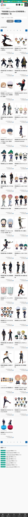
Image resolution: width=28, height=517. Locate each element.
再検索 (18, 21)
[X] (17, 5)
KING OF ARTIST (9, 452)
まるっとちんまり (9, 467)
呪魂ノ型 (8, 456)
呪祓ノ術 (8, 458)
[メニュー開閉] (26, 5)
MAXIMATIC (8, 465)
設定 (11, 21)
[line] (22, 5)
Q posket (8, 450)
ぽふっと (8, 462)
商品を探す (8, 8)
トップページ (3, 8)
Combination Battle (10, 454)
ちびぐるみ (8, 460)
